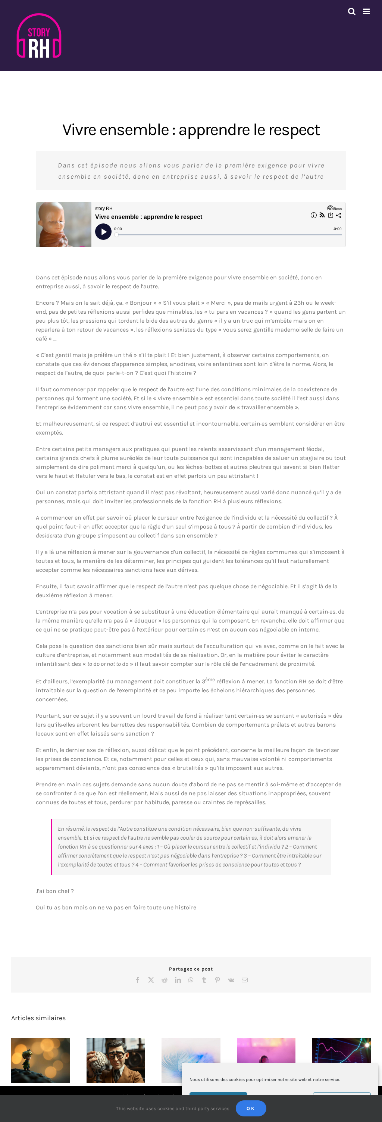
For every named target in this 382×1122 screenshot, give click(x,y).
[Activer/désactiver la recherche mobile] (352, 11)
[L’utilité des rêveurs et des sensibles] (40, 1060)
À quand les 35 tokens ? (260, 1050)
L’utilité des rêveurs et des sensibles (34, 1047)
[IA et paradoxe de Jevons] (341, 1060)
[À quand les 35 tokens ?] (266, 1060)
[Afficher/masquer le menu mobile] (367, 11)
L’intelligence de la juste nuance (184, 1050)
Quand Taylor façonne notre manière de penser (109, 1043)
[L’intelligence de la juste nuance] (191, 1060)
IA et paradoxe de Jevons (335, 1050)
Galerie (47, 1047)
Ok (251, 1108)
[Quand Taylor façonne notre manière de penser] (116, 1060)
